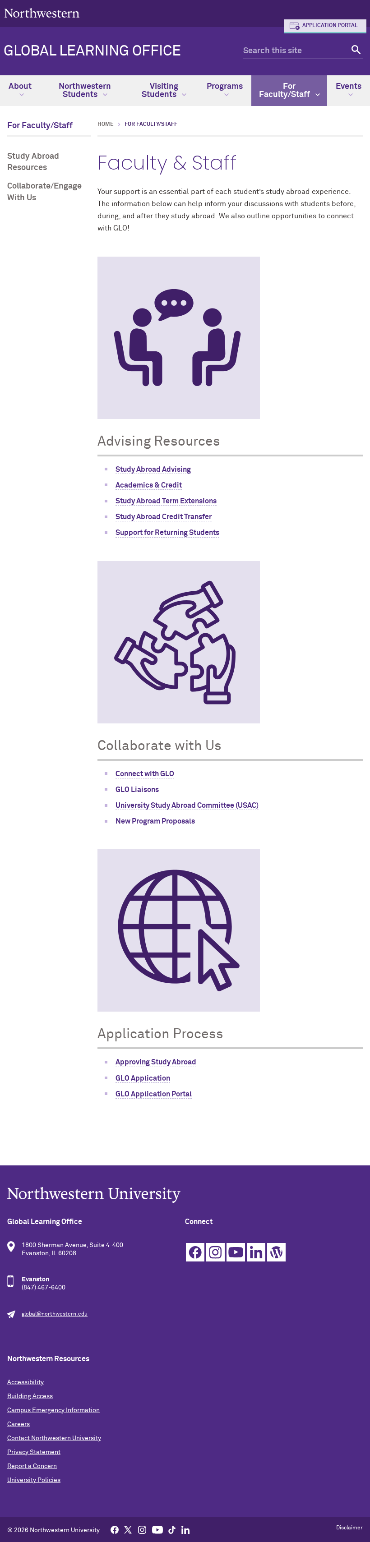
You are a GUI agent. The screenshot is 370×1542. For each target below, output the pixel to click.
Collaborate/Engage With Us (44, 192)
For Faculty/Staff (285, 91)
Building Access (30, 1396)
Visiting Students (160, 91)
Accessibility (25, 1382)
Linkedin (256, 1252)
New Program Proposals (155, 821)
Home (105, 124)
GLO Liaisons (137, 789)
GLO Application (143, 1078)
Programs (225, 87)
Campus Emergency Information (53, 1410)
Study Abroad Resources (33, 162)
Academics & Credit (149, 485)
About (20, 87)
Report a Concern (32, 1466)
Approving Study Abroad (156, 1062)
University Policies (33, 1480)
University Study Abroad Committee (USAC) (187, 805)
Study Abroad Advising (153, 469)
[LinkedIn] (185, 1529)
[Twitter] (128, 1529)
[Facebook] (115, 1529)
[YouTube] (157, 1529)
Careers (18, 1424)
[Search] (355, 51)
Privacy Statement (33, 1452)
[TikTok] (172, 1529)
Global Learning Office (92, 51)
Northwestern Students (85, 91)
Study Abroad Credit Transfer (164, 516)
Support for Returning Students (167, 532)
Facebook (195, 1252)
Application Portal (330, 25)
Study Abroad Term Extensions (166, 501)
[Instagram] (142, 1529)
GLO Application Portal (154, 1094)
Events (348, 87)
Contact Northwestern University (54, 1438)
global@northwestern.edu (55, 1314)
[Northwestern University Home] (42, 13)
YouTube (236, 1252)
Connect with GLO (145, 774)
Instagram (215, 1252)
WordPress (276, 1252)
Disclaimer (349, 1528)
